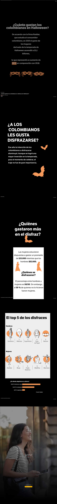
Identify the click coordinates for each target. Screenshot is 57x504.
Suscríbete (28, 486)
